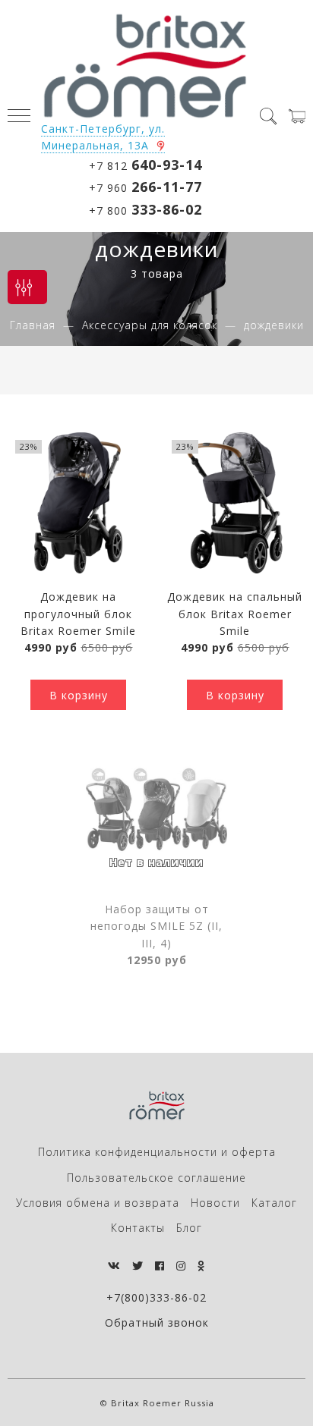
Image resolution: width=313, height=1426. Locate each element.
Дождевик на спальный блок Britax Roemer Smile (234, 613)
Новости (215, 1202)
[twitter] (138, 1265)
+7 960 (145, 186)
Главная (32, 325)
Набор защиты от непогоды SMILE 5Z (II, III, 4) (156, 926)
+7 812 (145, 164)
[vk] (114, 1265)
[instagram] (181, 1265)
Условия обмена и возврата (97, 1202)
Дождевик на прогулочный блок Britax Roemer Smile (78, 613)
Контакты (138, 1227)
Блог (189, 1227)
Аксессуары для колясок (149, 325)
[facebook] (160, 1265)
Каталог (274, 1202)
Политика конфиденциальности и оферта (157, 1152)
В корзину (78, 695)
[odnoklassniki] (201, 1265)
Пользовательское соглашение (156, 1177)
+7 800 (145, 209)
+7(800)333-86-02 (156, 1297)
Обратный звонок (157, 1322)
